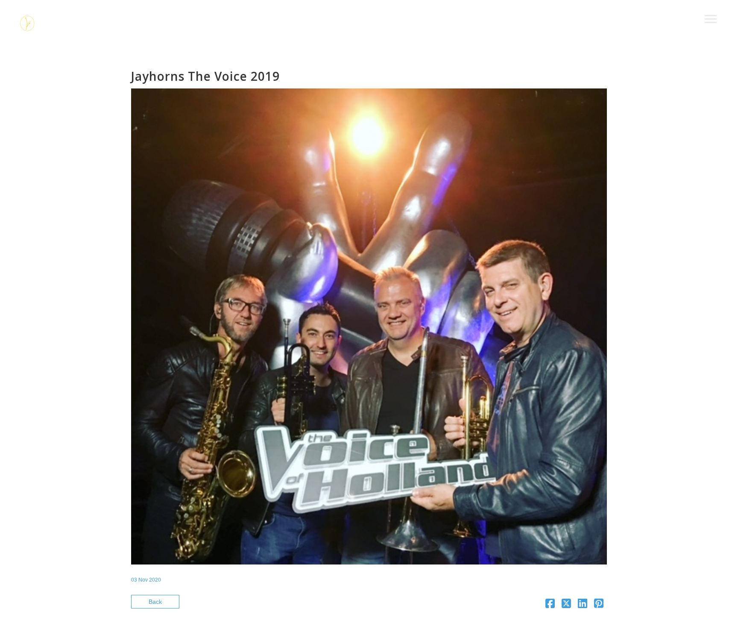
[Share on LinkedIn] (582, 605)
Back (155, 601)
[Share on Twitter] (566, 605)
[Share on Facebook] (550, 605)
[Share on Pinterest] (599, 605)
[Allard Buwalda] (27, 24)
